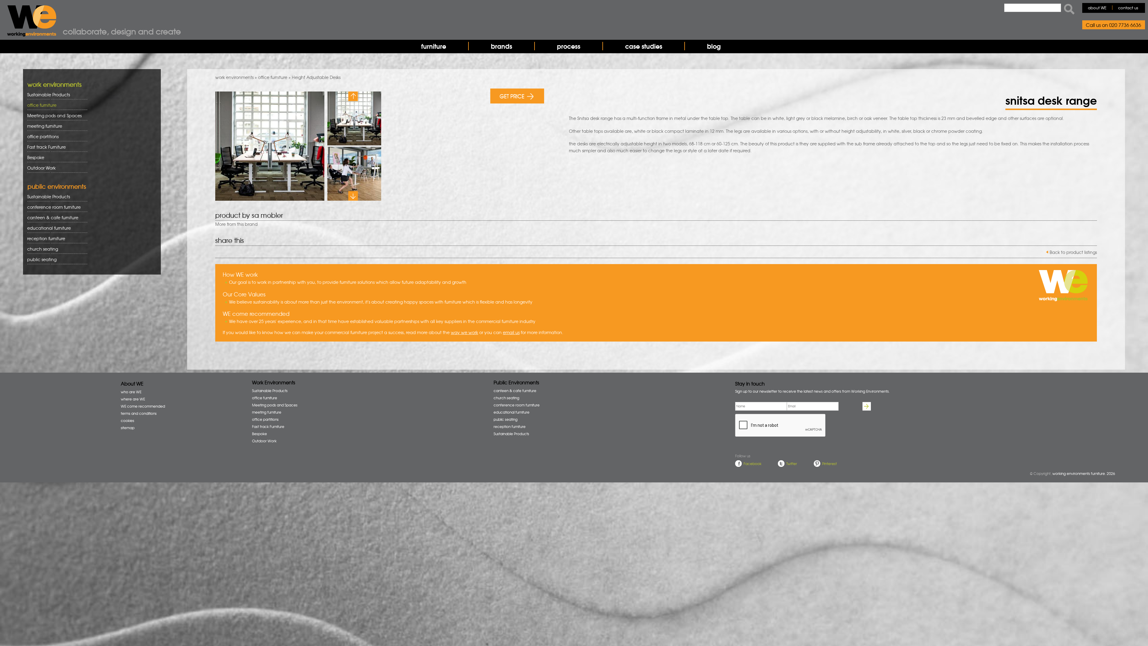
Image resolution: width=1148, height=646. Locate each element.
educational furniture (47, 228)
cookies (127, 420)
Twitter (791, 463)
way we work (464, 332)
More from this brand (236, 224)
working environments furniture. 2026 (1083, 473)
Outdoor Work (41, 168)
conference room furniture (52, 207)
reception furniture (44, 238)
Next (353, 196)
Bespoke (35, 157)
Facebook (752, 463)
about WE (1097, 7)
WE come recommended (143, 406)
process (568, 46)
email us (511, 332)
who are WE (131, 391)
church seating (42, 249)
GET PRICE (512, 96)
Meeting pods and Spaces (52, 115)
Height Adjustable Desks (316, 77)
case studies (643, 46)
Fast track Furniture (46, 147)
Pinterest (829, 463)
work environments (234, 77)
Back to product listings (1073, 252)
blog (714, 46)
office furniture (272, 77)
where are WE (133, 399)
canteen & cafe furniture (50, 217)
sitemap (128, 427)
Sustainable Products (48, 94)
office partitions (41, 136)
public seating (40, 259)
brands (501, 46)
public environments (57, 186)
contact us (1128, 7)
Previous (353, 96)
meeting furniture (42, 126)
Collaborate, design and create (122, 31)
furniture (433, 46)
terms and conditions (139, 413)
